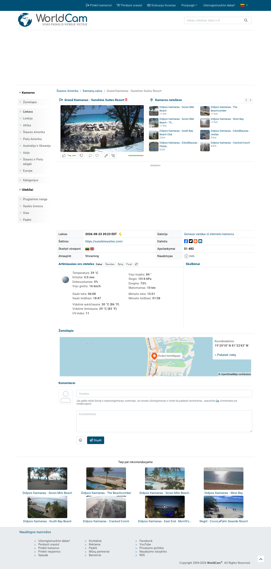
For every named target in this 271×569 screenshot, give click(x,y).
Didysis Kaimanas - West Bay (227, 118)
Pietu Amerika (32, 139)
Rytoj (120, 264)
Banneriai (95, 555)
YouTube (145, 544)
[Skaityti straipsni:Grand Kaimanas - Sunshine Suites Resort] (87, 249)
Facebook (146, 541)
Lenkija (28, 118)
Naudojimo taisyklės (153, 551)
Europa (27, 171)
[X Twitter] (191, 241)
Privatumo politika (151, 548)
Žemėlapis (30, 102)
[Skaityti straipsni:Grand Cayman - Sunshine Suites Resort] (92, 249)
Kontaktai (95, 541)
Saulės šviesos (33, 206)
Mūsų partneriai (99, 551)
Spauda (43, 555)
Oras (26, 213)
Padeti (27, 220)
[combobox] (218, 20)
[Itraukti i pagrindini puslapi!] (97, 155)
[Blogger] (195, 241)
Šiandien (110, 264)
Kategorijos (30, 180)
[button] (244, 5)
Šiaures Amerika (34, 132)
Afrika (27, 125)
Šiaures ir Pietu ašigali (33, 162)
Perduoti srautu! (131, 5)
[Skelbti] (186, 241)
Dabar (99, 264)
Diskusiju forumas (163, 5)
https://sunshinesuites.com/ (104, 241)
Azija (26, 152)
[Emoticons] (80, 440)
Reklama (94, 544)
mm (191, 256)
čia (217, 400)
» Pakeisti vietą (225, 355)
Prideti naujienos (49, 551)
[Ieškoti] (246, 20)
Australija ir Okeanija (37, 146)
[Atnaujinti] (136, 264)
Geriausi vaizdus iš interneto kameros (209, 234)
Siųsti (97, 440)
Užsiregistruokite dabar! (219, 5)
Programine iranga (35, 199)
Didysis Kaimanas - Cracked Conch (230, 142)
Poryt (129, 264)
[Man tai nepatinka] (81, 155)
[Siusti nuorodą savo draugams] (200, 241)
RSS (142, 555)
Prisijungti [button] (188, 5)
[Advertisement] (135, 57)
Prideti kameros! (100, 5)
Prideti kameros (48, 548)
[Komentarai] (90, 155)
